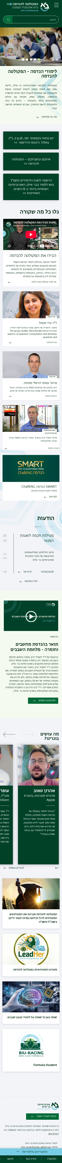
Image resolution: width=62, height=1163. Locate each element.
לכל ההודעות (31, 581)
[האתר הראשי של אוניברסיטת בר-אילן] (48, 1109)
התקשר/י (51, 1159)
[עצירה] (57, 59)
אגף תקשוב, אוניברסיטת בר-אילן (36, 1147)
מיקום (10, 1159)
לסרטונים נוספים (46, 700)
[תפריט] (56, 6)
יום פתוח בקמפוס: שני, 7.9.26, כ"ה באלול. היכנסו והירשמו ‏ (31, 140)
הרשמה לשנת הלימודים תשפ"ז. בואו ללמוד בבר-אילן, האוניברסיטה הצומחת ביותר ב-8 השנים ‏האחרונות (31, 187)
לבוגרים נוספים (16, 868)
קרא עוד (27, 572)
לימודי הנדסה (51, 1143)
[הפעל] (54, 59)
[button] (39, 59)
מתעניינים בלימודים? (34, 1151)
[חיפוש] (8, 19)
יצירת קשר (53, 1134)
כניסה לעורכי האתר (46, 1116)
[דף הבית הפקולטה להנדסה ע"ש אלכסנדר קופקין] (26, 8)
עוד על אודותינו (49, 117)
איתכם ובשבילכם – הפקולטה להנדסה (31, 161)
